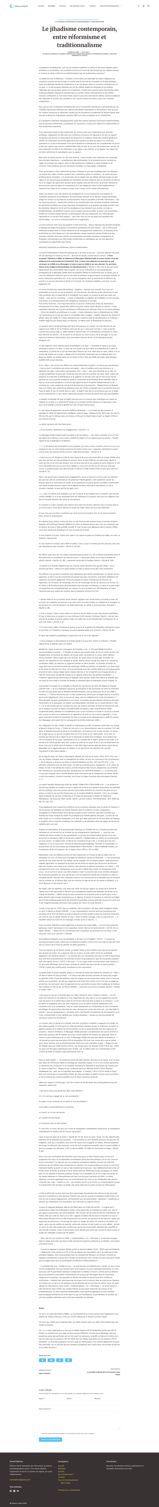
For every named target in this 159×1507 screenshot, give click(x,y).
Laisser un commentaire (50, 1439)
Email (69, 1399)
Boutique (51, 6)
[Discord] (18, 1491)
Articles (62, 6)
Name (42, 1399)
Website (97, 1399)
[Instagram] (14, 1491)
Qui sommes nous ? (77, 6)
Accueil (41, 6)
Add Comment (45, 1409)
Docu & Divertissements (109, 6)
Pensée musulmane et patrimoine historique (92, 54)
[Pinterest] (59, 1360)
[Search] (139, 6)
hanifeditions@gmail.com (20, 1480)
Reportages (65, 1483)
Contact (92, 6)
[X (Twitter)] (51, 1360)
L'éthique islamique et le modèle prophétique (58, 54)
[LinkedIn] (68, 1360)
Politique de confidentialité (69, 1490)
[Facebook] (42, 1360)
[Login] (143, 6)
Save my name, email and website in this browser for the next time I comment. (68, 1433)
